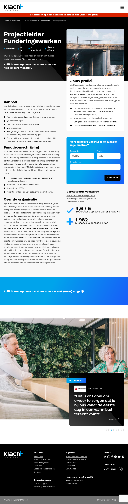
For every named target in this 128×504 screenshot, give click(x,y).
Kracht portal (71, 484)
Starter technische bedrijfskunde (80, 195)
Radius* (100, 151)
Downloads (71, 469)
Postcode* (75, 151)
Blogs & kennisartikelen (44, 469)
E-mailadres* (75, 162)
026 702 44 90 (40, 484)
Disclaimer (70, 466)
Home (6, 21)
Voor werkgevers (41, 462)
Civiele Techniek (30, 21)
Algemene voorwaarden (76, 456)
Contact (37, 472)
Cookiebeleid (118, 500)
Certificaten (71, 462)
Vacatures (16, 21)
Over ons (38, 466)
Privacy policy (103, 500)
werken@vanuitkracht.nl (44, 487)
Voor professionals (42, 459)
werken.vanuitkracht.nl (76, 480)
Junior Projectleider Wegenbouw (81, 199)
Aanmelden (112, 177)
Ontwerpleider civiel (75, 202)
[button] (106, 430)
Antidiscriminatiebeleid (76, 459)
